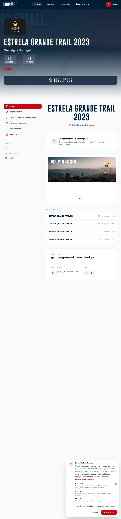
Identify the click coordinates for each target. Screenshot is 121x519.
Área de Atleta (82, 4)
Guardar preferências (106, 506)
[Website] (6, 158)
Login (115, 4)
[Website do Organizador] (86, 273)
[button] (112, 179)
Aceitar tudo (109, 512)
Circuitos (51, 4)
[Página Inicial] (10, 4)
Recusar (95, 512)
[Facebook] (11, 158)
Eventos (37, 4)
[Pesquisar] (108, 4)
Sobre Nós (65, 4)
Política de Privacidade (84, 479)
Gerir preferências (85, 506)
